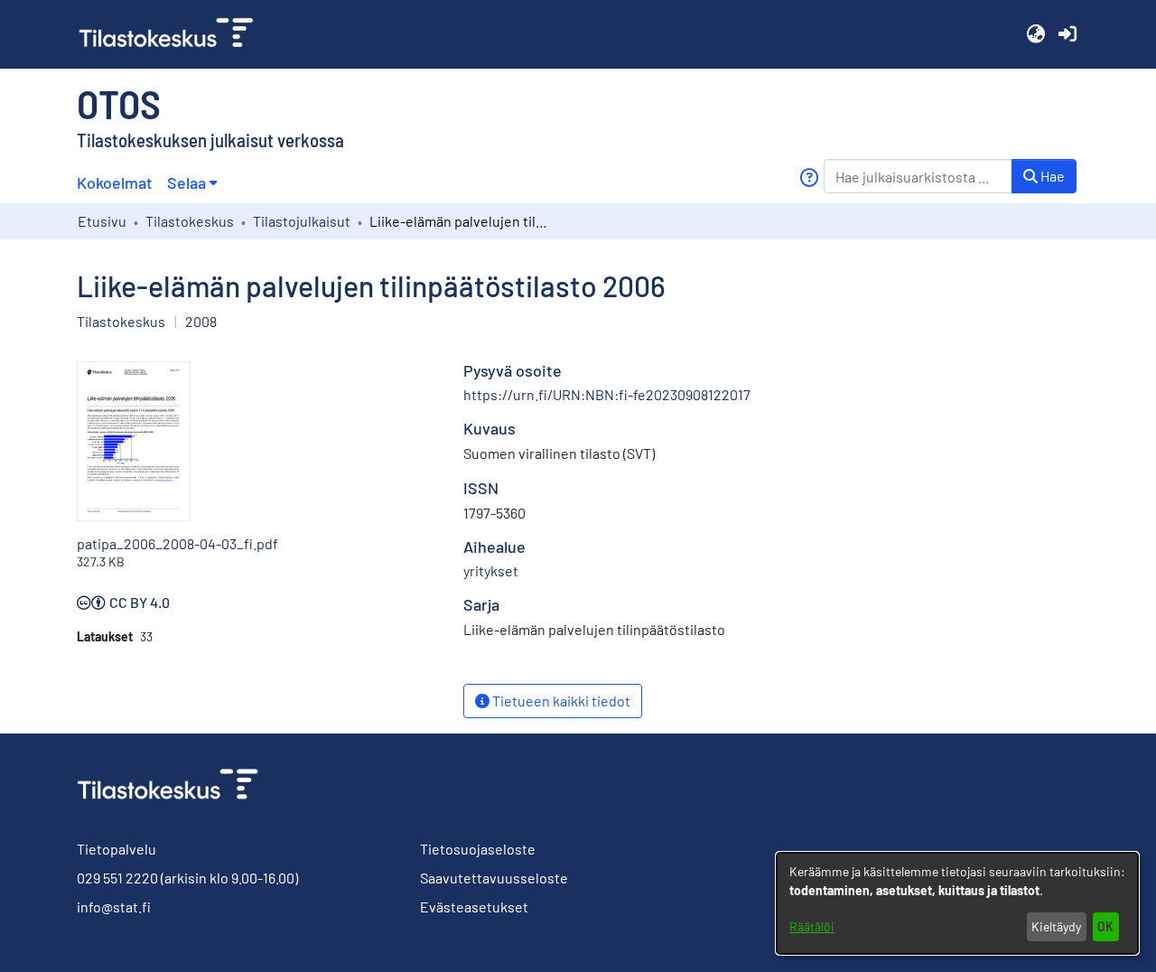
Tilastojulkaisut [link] (301, 220)
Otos (119, 103)
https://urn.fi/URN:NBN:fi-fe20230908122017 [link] (606, 394)
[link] (173, 34)
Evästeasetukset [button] (474, 906)
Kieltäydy (1056, 926)
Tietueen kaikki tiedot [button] (559, 700)
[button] (1035, 34)
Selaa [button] (186, 182)
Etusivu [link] (102, 220)
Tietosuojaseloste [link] (478, 848)
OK (1105, 926)
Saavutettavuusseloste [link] (494, 877)
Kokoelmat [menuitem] (115, 182)
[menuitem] (192, 183)
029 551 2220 (117, 877)
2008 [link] (201, 321)
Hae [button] (1051, 175)
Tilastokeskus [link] (189, 220)
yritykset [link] (490, 570)
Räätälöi (811, 926)
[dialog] (957, 903)
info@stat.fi (114, 906)
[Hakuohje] (808, 177)
